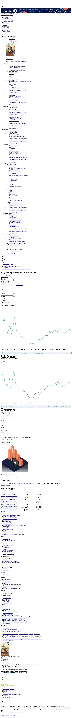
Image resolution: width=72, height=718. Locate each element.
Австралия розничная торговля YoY (9, 501)
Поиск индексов (13, 165)
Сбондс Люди (6, 31)
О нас (4, 610)
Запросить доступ (10, 253)
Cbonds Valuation (7, 524)
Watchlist (5, 29)
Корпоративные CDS (14, 134)
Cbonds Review (7, 600)
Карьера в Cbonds (7, 614)
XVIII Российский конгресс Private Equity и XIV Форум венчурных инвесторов (22, 639)
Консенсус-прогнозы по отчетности (17, 203)
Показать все (4, 511)
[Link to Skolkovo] (8, 686)
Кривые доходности (8, 21)
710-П (4, 568)
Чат (10, 223)
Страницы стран (13, 179)
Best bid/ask (6, 23)
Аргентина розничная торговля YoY (9, 497)
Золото (5, 25)
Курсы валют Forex (13, 169)
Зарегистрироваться (9, 15)
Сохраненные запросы (14, 221)
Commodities (12, 194)
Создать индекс (7, 582)
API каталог (12, 237)
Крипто (6, 26)
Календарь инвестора (14, 154)
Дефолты (11, 147)
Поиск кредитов (13, 107)
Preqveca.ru (6, 667)
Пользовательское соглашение (10, 692)
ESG (10, 76)
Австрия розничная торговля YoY (9, 502)
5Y (4, 300)
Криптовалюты (12, 167)
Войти (2, 15)
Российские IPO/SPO (14, 97)
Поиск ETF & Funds (14, 117)
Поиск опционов (13, 132)
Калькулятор (6, 628)
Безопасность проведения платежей (12, 611)
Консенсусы (6, 18)
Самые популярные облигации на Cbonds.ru (14, 534)
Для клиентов (6, 609)
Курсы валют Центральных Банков (17, 168)
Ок (1, 711)
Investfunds (6, 662)
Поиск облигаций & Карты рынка (17, 66)
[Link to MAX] (4, 681)
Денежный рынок (13, 152)
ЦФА (4, 22)
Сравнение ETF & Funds (15, 118)
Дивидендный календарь (15, 96)
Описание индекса (7, 262)
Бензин (10, 192)
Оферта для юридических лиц (10, 620)
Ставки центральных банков (16, 170)
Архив (5, 290)
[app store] (5, 673)
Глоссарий (11, 42)
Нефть (10, 191)
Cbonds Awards (12, 84)
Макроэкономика (13, 180)
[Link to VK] (4, 679)
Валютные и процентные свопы (16, 136)
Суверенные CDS (13, 133)
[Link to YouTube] (4, 677)
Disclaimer (5, 695)
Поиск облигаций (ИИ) (9, 20)
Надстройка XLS (7, 30)
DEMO (8, 247)
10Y (4, 301)
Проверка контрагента (14, 226)
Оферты (11, 149)
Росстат (11, 181)
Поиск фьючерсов (14, 131)
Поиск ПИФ (12, 119)
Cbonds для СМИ (13, 41)
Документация (12, 239)
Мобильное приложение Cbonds (16, 218)
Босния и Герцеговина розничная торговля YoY (12, 507)
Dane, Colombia (19, 285)
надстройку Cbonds (25, 483)
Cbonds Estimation (7, 521)
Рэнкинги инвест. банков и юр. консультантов (20, 81)
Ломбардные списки (14, 79)
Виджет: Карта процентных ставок (11, 588)
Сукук (10, 77)
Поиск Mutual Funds (14, 121)
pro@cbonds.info (4, 659)
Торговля (5, 267)
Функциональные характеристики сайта (13, 616)
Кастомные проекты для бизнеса (17, 241)
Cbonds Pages (12, 82)
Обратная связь (7, 690)
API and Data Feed (13, 236)
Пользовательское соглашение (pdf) (11, 694)
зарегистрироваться (11, 712)
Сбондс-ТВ (6, 27)
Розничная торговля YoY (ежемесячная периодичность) (16, 269)
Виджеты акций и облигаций (16, 222)
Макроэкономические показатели (11, 266)
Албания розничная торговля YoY (9, 496)
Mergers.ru (5, 665)
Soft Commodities (13, 195)
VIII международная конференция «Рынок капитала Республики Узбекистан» (22, 636)
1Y (4, 298)
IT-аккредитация (7, 623)
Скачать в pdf (27, 616)
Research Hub (12, 39)
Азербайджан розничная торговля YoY (10, 494)
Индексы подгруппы (8, 264)
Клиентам (5, 691)
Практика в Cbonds (8, 613)
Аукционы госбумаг (14, 151)
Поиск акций (12, 95)
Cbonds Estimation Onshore (9, 522)
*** (1, 282)
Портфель (5, 17)
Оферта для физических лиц (10, 619)
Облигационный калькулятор (16, 220)
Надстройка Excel (7, 558)
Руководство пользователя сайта (11, 615)
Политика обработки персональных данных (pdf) (15, 621)
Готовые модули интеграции (16, 238)
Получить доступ (5, 444)
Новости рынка (12, 37)
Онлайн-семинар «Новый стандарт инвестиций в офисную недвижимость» (21, 634)
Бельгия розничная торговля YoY (9, 506)
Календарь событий (13, 145)
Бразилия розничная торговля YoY (9, 509)
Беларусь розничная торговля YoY (9, 504)
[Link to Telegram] (4, 676)
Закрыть (2, 34)
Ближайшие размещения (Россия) (17, 70)
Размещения (12, 148)
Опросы (11, 85)
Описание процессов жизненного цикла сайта (14, 618)
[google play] (14, 673)
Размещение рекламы (8, 689)
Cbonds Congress (17, 631)
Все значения (6, 302)
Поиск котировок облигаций (16, 68)
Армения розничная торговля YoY (9, 499)
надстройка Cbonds (5, 485)
